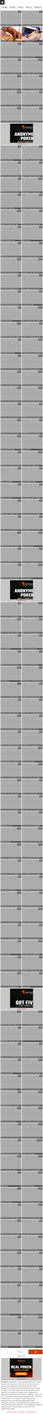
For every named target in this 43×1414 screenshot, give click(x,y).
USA (2, 7)
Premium (12, 7)
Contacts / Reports (11, 1412)
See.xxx (20, 7)
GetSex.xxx (37, 7)
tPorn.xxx (29, 7)
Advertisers (21, 1412)
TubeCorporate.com (31, 1412)
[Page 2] (35, 1351)
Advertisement (21, 144)
